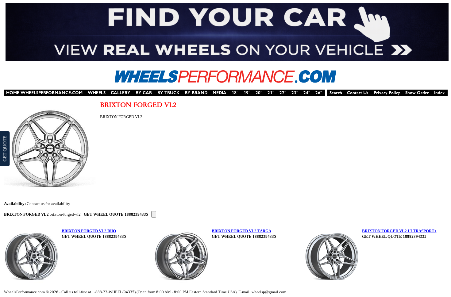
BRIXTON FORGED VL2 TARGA (241, 231)
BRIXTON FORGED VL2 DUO (89, 231)
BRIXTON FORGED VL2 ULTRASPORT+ (399, 231)
